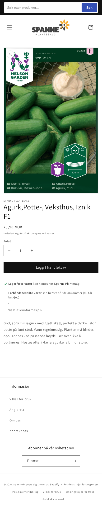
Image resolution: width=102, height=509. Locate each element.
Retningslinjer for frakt (79, 491)
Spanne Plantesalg (25, 484)
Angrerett (16, 409)
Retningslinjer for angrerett (81, 484)
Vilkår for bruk (20, 399)
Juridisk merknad (53, 499)
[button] (9, 27)
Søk (89, 7)
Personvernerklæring (25, 491)
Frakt (27, 233)
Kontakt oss (18, 431)
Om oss (15, 420)
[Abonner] (75, 461)
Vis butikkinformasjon (25, 310)
